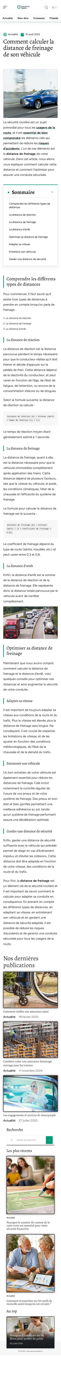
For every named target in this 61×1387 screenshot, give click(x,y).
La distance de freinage (22, 222)
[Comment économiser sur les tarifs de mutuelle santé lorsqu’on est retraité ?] (30, 1263)
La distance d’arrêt (19, 229)
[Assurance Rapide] (23, 7)
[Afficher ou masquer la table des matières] (44, 192)
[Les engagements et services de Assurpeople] (30, 1094)
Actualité (9, 1016)
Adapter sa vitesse (19, 244)
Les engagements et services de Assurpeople (29, 1115)
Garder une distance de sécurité (27, 259)
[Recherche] (46, 7)
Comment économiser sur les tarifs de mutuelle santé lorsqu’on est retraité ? (29, 1302)
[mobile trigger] (6, 7)
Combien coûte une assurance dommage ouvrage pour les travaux (27, 1063)
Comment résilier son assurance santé (26, 1011)
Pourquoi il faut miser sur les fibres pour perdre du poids (27, 1337)
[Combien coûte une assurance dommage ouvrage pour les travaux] (30, 1040)
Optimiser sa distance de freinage (28, 236)
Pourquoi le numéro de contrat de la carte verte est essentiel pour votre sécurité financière (28, 1225)
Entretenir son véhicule (22, 251)
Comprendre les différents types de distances (29, 205)
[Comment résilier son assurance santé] (30, 990)
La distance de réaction (22, 214)
